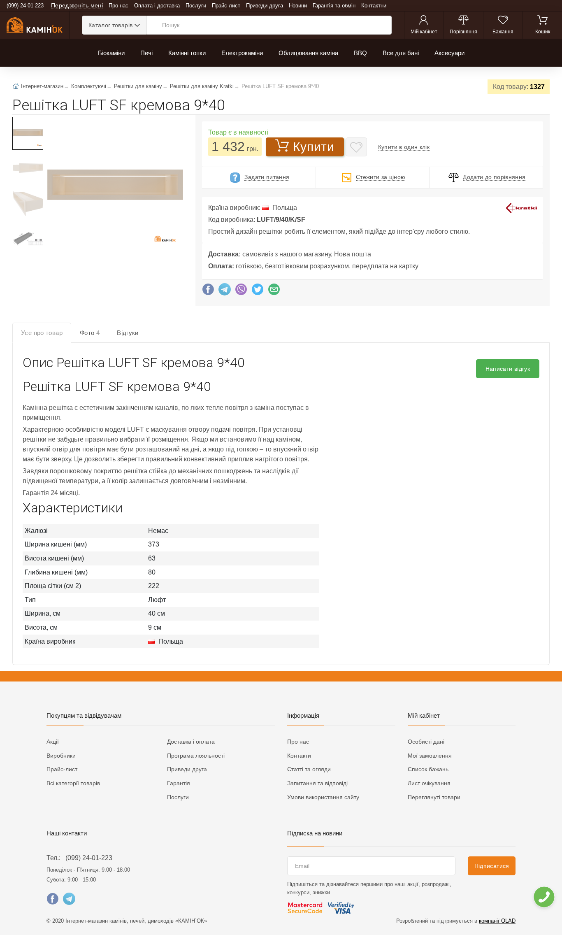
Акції (52, 741)
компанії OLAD (497, 921)
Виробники (61, 755)
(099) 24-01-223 (88, 857)
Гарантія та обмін (334, 5)
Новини (298, 5)
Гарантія (178, 783)
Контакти (299, 755)
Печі (146, 52)
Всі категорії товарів (73, 783)
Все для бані (401, 52)
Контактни (373, 5)
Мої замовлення (430, 755)
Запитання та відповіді (317, 783)
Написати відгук (507, 368)
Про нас (118, 5)
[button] (114, 186)
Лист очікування (429, 783)
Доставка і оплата (191, 741)
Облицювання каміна (308, 52)
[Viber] (241, 291)
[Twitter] (257, 291)
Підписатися (491, 866)
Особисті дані (426, 741)
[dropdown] (544, 897)
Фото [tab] (90, 332)
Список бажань (428, 769)
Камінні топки (187, 52)
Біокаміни (111, 52)
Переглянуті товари (434, 797)
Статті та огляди (309, 769)
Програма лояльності (196, 755)
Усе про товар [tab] (42, 332)
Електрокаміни (242, 52)
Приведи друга (264, 5)
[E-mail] (274, 291)
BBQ (360, 52)
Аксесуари (449, 52)
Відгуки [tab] (128, 332)
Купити (313, 147)
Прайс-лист (226, 5)
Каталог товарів (110, 25)
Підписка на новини (314, 833)
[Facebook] (208, 291)
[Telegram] (224, 291)
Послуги (196, 5)
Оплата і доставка (157, 5)
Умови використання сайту (323, 797)
